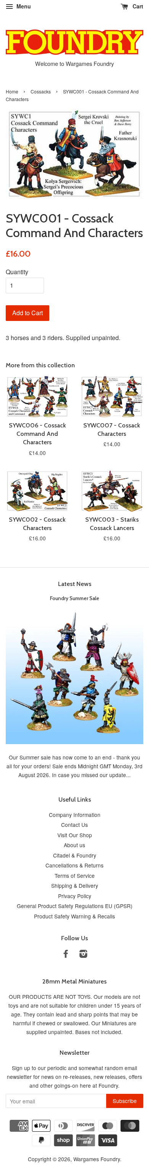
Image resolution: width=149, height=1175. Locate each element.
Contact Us (74, 824)
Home (12, 91)
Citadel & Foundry (74, 855)
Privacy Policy (74, 896)
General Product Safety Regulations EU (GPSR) (75, 906)
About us (74, 845)
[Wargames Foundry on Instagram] (83, 955)
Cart (137, 6)
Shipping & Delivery (74, 885)
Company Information (74, 814)
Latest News (74, 584)
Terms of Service (75, 875)
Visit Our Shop (74, 835)
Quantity (17, 271)
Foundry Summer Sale (74, 598)
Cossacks (41, 91)
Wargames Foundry (96, 1159)
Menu (23, 6)
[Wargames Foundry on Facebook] (66, 955)
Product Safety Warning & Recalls (74, 916)
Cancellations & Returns (74, 865)
